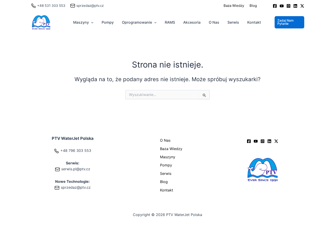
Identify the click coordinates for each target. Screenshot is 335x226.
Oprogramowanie (137, 22)
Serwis (233, 22)
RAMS (170, 22)
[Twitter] (302, 6)
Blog (253, 5)
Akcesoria (192, 22)
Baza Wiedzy (234, 5)
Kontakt (254, 22)
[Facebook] (275, 6)
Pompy (108, 22)
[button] (91, 22)
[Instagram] (288, 6)
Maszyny (81, 22)
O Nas (214, 22)
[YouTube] (282, 6)
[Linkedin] (295, 6)
